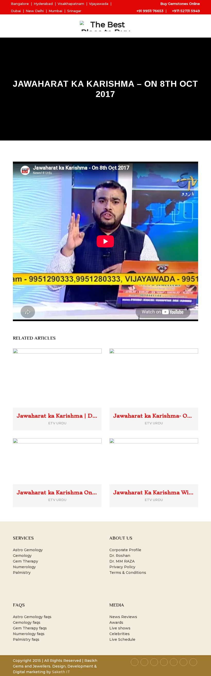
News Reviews (123, 616)
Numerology (24, 567)
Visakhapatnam (71, 4)
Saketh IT (61, 672)
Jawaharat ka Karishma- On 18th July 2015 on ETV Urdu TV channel (153, 416)
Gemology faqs (26, 622)
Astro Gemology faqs (32, 616)
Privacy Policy (122, 567)
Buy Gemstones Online (180, 4)
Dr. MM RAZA (122, 561)
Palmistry (22, 572)
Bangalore (20, 4)
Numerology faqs (29, 633)
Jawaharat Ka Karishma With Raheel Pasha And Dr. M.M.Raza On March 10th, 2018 (153, 492)
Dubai (16, 11)
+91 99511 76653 (150, 11)
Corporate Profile (125, 550)
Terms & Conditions (127, 572)
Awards (116, 622)
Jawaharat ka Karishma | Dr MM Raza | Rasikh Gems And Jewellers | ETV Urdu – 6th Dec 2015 (57, 416)
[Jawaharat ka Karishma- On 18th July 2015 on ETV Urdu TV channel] (161, 369)
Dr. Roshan (119, 555)
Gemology (22, 555)
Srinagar (74, 11)
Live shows (119, 628)
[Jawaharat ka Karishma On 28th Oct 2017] (65, 453)
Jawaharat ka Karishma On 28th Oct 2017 (57, 492)
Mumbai (55, 11)
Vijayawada (98, 4)
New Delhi (35, 11)
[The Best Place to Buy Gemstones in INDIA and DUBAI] (105, 26)
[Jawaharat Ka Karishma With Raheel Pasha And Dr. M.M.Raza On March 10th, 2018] (161, 453)
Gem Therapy (25, 561)
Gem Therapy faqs (30, 628)
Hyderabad (43, 4)
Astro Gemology (28, 550)
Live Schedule (122, 639)
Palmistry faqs (26, 639)
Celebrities (119, 633)
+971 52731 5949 (186, 11)
